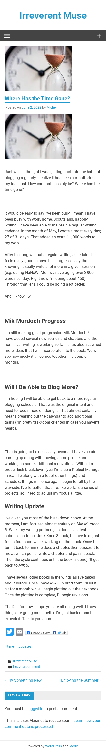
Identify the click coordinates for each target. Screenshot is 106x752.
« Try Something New (23, 680)
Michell (52, 107)
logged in (35, 708)
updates (25, 646)
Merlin (74, 746)
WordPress (53, 746)
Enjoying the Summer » (81, 680)
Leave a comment (26, 667)
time (10, 646)
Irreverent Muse (53, 15)
